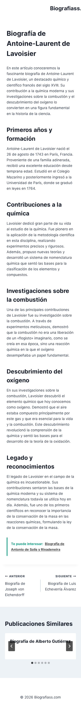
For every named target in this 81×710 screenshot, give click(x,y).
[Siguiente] (69, 646)
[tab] (32, 663)
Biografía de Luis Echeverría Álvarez (60, 583)
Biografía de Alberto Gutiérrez (40, 641)
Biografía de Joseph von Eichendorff (15, 586)
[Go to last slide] (11, 646)
